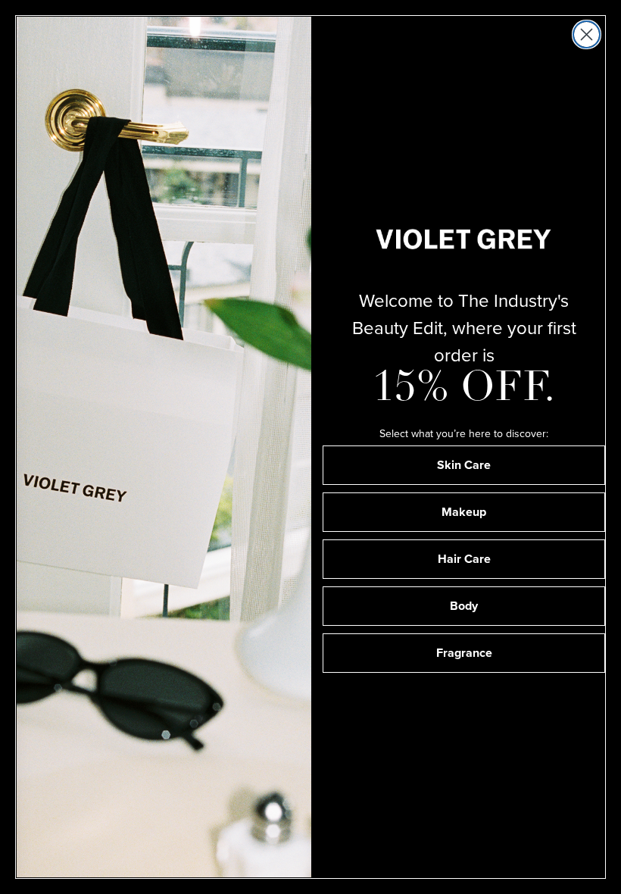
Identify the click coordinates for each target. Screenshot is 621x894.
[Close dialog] (586, 34)
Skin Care (464, 465)
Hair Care (464, 558)
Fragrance (464, 652)
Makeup (464, 511)
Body (464, 605)
